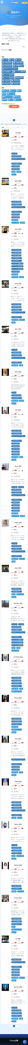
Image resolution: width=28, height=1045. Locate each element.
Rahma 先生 (18, 865)
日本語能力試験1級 (8, 62)
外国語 (5, 99)
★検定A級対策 (16, 83)
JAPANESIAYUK (14, 2)
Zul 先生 (18, 133)
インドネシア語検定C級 (20, 71)
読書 (5, 93)
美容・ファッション (8, 96)
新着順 (18, 127)
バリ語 (12, 59)
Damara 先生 (18, 987)
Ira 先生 (18, 938)
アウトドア (18, 99)
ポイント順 (13, 127)
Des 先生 (18, 410)
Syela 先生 (18, 181)
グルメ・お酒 (12, 93)
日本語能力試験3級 (8, 65)
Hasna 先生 (18, 698)
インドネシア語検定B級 (9, 74)
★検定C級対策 (16, 80)
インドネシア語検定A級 (9, 77)
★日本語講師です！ (8, 71)
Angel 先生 (18, 522)
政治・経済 (18, 96)
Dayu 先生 (18, 372)
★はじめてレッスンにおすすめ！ (10, 68)
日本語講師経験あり (19, 65)
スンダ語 (19, 59)
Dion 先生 (18, 329)
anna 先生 (18, 229)
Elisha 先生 (18, 898)
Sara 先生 (18, 739)
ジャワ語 (6, 59)
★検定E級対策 (20, 77)
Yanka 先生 (18, 781)
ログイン (25, 2)
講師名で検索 (5, 44)
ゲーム (11, 99)
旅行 (20, 90)
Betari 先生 (18, 824)
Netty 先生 (18, 283)
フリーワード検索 (7, 50)
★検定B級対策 (7, 83)
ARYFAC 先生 (18, 603)
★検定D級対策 (7, 80)
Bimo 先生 (18, 466)
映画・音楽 (6, 90)
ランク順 (7, 127)
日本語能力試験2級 (19, 62)
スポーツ (14, 90)
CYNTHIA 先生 (18, 657)
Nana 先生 (18, 568)
